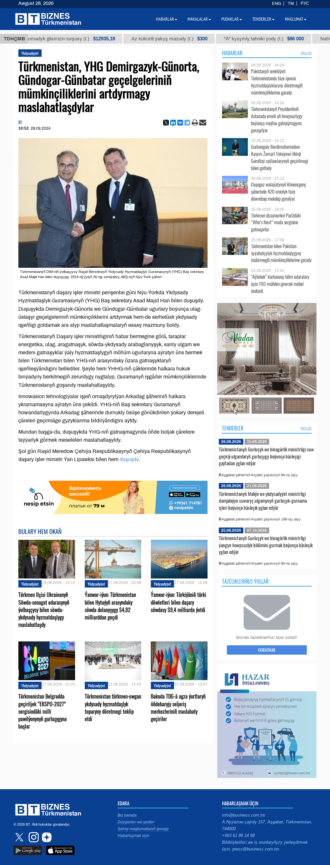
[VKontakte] (180, 123)
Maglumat (294, 19)
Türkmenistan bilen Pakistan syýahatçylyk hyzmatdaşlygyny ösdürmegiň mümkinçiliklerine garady (281, 253)
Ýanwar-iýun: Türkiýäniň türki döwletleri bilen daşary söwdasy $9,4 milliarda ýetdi (178, 602)
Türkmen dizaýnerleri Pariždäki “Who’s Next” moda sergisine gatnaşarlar (276, 222)
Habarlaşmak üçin (134, 835)
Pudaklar (230, 19)
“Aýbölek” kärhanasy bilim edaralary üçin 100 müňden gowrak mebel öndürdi (280, 283)
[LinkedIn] (173, 123)
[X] (166, 123)
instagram (32, 837)
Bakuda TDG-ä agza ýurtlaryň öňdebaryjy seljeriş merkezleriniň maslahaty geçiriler (178, 708)
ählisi (306, 53)
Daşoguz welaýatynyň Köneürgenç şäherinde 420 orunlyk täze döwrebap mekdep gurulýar (278, 191)
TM (291, 3)
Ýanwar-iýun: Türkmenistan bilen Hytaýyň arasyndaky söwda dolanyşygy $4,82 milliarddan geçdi (110, 606)
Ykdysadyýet (30, 53)
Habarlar (232, 53)
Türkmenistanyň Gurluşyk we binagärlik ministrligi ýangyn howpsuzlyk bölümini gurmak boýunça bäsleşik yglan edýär (266, 544)
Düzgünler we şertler (136, 822)
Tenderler (232, 428)
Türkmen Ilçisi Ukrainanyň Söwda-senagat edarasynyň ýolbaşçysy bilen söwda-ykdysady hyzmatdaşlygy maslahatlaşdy (43, 610)
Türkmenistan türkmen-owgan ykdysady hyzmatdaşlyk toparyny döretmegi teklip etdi (113, 708)
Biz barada (127, 815)
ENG (276, 3)
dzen (45, 837)
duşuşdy (129, 459)
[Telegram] (187, 123)
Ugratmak (266, 650)
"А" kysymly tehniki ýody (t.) (235, 38)
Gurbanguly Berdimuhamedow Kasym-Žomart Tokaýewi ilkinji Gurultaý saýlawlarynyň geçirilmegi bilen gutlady (279, 157)
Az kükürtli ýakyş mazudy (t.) (140, 38)
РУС (305, 3)
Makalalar (198, 19)
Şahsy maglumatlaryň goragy (143, 829)
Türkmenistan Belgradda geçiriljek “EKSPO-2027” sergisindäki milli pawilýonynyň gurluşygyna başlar (42, 711)
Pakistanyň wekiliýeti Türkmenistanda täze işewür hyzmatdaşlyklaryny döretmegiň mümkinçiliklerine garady (277, 82)
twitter (20, 837)
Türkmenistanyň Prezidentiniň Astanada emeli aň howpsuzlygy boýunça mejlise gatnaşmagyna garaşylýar (276, 119)
